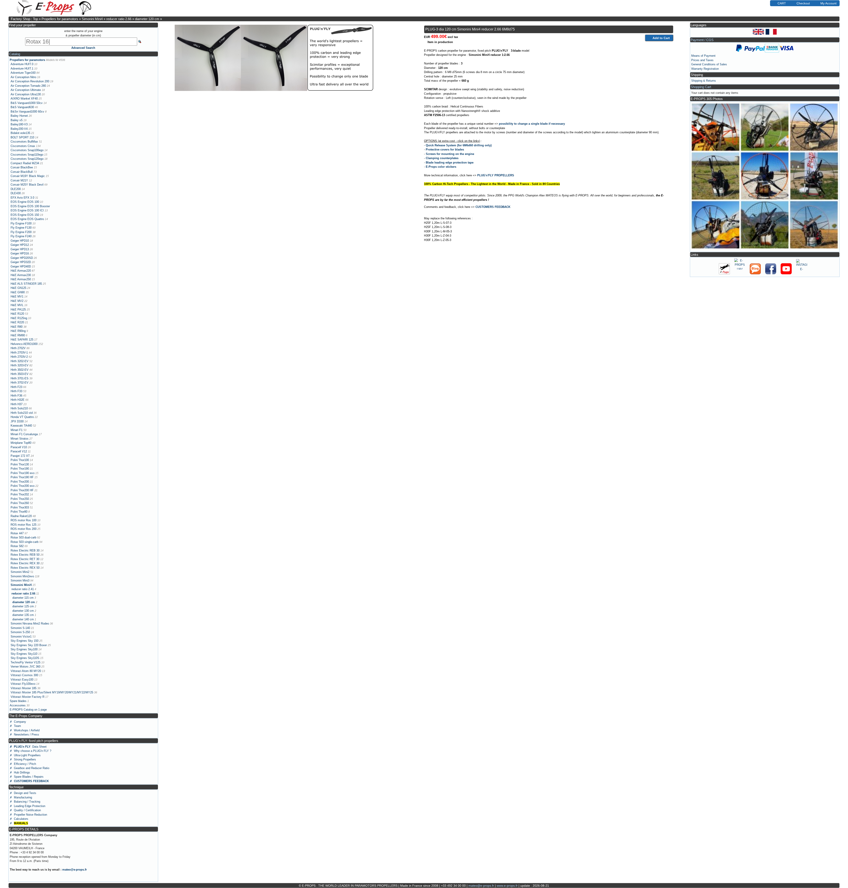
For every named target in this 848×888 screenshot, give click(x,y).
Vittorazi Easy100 (22, 679)
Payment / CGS (702, 40)
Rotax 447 (17, 533)
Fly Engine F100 (21, 223)
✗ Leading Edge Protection (27, 806)
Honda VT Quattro (22, 417)
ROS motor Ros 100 (23, 520)
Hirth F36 (16, 395)
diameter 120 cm (147, 19)
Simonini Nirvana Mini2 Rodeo (30, 623)
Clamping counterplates (442, 158)
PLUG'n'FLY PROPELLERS (495, 175)
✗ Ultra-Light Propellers (25, 755)
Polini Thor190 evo (22, 473)
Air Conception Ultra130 (26, 94)
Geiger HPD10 (20, 240)
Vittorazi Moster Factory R (27, 696)
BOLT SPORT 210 (22, 137)
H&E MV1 (17, 296)
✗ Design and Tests (23, 793)
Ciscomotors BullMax (24, 141)
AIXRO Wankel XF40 (24, 98)
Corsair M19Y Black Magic (28, 176)
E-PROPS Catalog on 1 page (28, 709)
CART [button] (782, 3)
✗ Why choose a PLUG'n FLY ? (30, 751)
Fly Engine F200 (21, 232)
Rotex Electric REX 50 (25, 567)
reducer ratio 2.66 (118, 19)
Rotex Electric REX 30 (25, 563)
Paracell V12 (19, 451)
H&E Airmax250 (21, 279)
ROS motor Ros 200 (23, 529)
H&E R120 (17, 313)
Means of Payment (703, 55)
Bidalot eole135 (20, 133)
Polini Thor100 (20, 460)
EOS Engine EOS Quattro (27, 219)
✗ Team (15, 726)
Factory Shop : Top (24, 19)
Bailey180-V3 (19, 124)
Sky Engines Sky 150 (24, 640)
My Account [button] (828, 3)
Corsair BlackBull (22, 171)
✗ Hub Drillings (20, 772)
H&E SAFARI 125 (22, 339)
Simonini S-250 (20, 632)
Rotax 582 (17, 546)
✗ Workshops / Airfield (25, 730)
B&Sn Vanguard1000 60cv (27, 111)
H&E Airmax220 (21, 270)
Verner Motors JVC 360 (25, 666)
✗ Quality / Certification (25, 810)
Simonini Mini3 (20, 580)
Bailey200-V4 (19, 128)
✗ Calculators (19, 818)
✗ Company (18, 721)
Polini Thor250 (20, 498)
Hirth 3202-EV (19, 361)
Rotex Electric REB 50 (25, 554)
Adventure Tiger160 (23, 72)
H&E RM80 (18, 335)
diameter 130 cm (23, 610)
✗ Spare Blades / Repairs (27, 776)
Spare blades (18, 701)
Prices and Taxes (702, 60)
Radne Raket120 (21, 516)
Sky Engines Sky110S (25, 658)
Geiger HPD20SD (22, 258)
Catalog (14, 54)
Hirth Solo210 (19, 408)
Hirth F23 (16, 387)
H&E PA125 (18, 309)
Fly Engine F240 (21, 236)
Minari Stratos (19, 438)
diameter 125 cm (23, 606)
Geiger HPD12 (20, 244)
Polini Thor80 (19, 511)
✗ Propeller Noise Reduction (28, 814)
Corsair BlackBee (22, 167)
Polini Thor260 (20, 503)
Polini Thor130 (20, 464)
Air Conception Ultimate (26, 90)
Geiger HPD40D (21, 266)
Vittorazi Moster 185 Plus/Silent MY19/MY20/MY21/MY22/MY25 (52, 692)
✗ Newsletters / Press (24, 734)
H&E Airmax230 (21, 275)
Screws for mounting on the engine (450, 154)
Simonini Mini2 (20, 572)
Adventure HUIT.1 (22, 68)
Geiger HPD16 (20, 253)
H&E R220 (17, 322)
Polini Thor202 (20, 494)
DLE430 (16, 193)
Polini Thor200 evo (22, 485)
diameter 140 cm (23, 619)
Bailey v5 (17, 120)
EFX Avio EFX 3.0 (22, 197)
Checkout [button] (803, 3)
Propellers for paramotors (60, 19)
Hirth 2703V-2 (19, 356)
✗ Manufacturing (21, 797)
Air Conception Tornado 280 (28, 85)
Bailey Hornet (19, 115)
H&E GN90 (18, 292)
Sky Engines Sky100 (24, 649)
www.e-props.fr (507, 885)
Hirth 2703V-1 (19, 352)
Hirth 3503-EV (19, 374)
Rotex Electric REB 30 (25, 550)
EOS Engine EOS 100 (25, 201)
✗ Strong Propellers (23, 759)
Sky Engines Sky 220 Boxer (29, 645)
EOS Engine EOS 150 (25, 214)
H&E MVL (17, 305)
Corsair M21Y (19, 180)
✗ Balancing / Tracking (25, 801)
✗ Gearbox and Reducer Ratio (29, 768)
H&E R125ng (19, 318)
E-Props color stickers (441, 166)
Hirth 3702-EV (19, 382)
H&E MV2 (17, 301)
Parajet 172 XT (20, 455)
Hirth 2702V (18, 348)
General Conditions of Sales (709, 64)
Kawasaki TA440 (21, 425)
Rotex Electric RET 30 (25, 559)
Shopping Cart (701, 87)
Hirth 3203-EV (19, 365)
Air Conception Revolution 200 (30, 81)
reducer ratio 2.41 (22, 589)
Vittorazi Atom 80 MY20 (26, 671)
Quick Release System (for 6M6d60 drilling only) (459, 145)
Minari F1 (17, 430)
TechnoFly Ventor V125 (25, 662)
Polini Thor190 (20, 468)
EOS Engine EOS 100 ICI (27, 210)
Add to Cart (661, 38)
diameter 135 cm (23, 615)
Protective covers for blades (445, 149)
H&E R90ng (18, 331)
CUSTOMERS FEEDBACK (492, 207)
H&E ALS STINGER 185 (26, 283)
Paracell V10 (19, 447)
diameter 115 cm (23, 597)
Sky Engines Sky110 (24, 653)
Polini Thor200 (20, 481)
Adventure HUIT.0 (22, 64)
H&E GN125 (18, 288)
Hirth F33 (16, 391)
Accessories (18, 705)
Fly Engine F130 (21, 227)
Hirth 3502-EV (19, 369)
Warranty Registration (705, 68)
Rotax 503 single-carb (24, 542)
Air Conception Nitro (23, 77)
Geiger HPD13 (20, 249)
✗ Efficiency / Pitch (23, 764)
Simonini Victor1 (21, 636)
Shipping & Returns (703, 80)
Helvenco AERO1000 (24, 344)
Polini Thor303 (20, 507)
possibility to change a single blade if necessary (532, 123)
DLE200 (16, 189)
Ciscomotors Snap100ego (27, 150)
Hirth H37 (17, 404)
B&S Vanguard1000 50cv (27, 103)
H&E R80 (17, 326)
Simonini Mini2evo (22, 576)
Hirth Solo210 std (22, 412)
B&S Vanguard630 (22, 107)
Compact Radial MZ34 (25, 163)
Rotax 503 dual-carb (23, 537)
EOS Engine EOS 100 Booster (30, 206)
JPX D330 (17, 421)
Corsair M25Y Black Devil (27, 184)
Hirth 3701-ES (19, 378)
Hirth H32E (18, 399)
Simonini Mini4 (92, 19)
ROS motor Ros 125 (23, 524)
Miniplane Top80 (21, 442)
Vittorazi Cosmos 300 (24, 675)
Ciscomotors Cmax (23, 146)
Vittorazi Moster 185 (23, 688)
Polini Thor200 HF (22, 490)
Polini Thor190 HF (22, 477)
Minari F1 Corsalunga (24, 434)
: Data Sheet (28, 746)
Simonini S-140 (20, 628)
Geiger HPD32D (21, 262)
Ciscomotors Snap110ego (27, 154)
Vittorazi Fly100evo (23, 683)
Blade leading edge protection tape (449, 162)
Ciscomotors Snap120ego (27, 158)
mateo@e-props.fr (74, 869)
